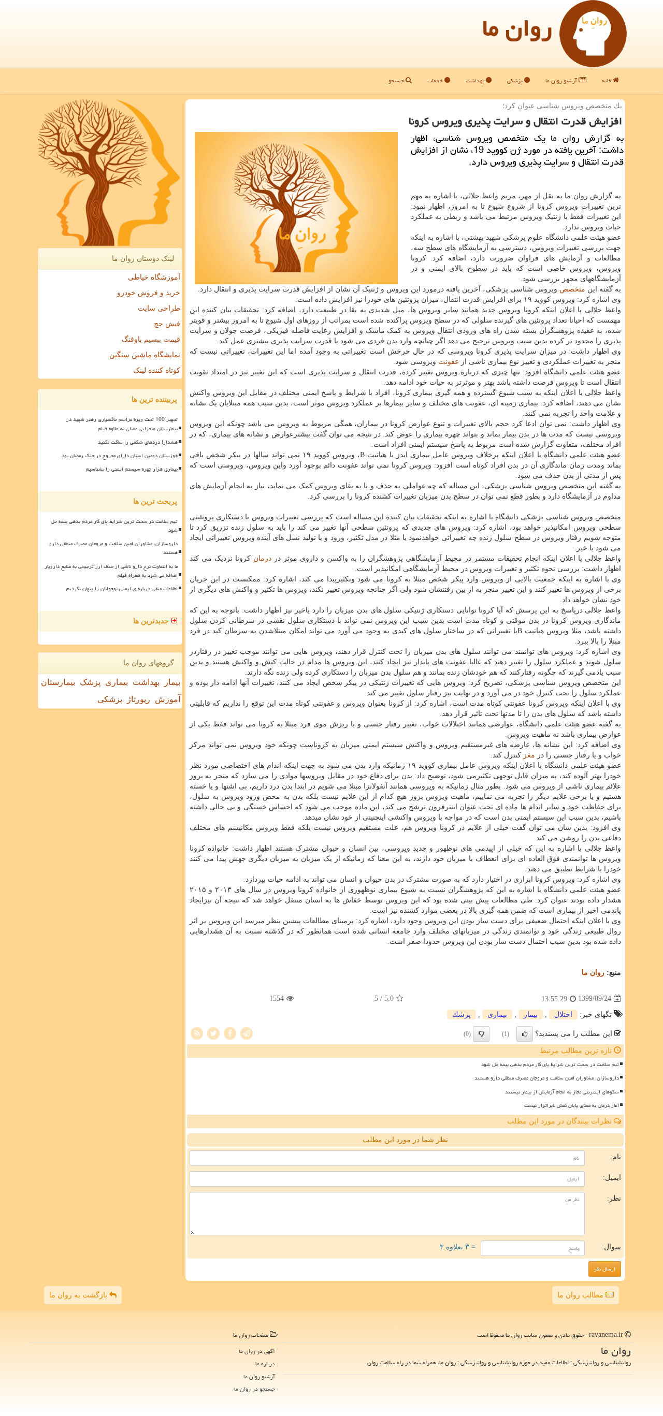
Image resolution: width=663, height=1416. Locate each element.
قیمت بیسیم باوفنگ (151, 339)
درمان (262, 558)
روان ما (517, 28)
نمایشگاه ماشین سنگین (144, 355)
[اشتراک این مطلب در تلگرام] (246, 1033)
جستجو (397, 80)
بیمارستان (58, 682)
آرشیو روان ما (562, 80)
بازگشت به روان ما (79, 1295)
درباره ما (265, 1363)
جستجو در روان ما (254, 1388)
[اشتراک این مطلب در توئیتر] (213, 1033)
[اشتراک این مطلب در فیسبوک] (230, 1033)
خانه (607, 80)
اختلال (563, 1014)
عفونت (448, 362)
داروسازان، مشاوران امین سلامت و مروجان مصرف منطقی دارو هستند (546, 1078)
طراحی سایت (159, 308)
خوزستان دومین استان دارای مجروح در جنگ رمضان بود (120, 455)
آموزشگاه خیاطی (154, 277)
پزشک (90, 682)
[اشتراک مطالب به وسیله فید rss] (197, 1033)
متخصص (572, 289)
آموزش (167, 699)
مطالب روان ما (581, 1295)
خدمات (435, 80)
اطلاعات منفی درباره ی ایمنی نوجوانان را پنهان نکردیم (122, 588)
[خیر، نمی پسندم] (481, 1034)
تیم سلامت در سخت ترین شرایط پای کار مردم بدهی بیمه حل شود (550, 1064)
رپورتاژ (138, 699)
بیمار (531, 1014)
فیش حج (167, 324)
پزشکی (515, 80)
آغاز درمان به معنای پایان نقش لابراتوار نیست (571, 1105)
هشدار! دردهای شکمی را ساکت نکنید (138, 442)
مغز (529, 755)
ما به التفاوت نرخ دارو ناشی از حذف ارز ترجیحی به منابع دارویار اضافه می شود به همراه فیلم (111, 570)
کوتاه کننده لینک (156, 370)
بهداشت (476, 80)
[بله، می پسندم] (524, 1034)
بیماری (497, 1014)
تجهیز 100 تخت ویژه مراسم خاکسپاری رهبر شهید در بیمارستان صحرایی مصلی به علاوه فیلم (122, 423)
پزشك (461, 1014)
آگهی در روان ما (257, 1351)
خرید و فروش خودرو (148, 293)
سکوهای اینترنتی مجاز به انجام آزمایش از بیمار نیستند (562, 1092)
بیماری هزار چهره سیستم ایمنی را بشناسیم (132, 469)
